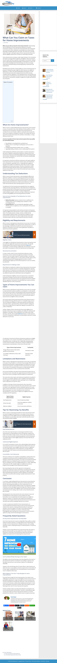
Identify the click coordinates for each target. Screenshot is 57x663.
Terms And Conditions (36, 661)
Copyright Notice (21, 661)
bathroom (20, 313)
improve (28, 245)
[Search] (52, 60)
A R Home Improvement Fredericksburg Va (12, 653)
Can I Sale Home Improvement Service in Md (12, 654)
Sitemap (47, 661)
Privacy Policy (28, 661)
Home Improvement (7, 652)
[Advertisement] (34, 2)
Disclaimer (43, 661)
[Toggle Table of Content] (11, 121)
